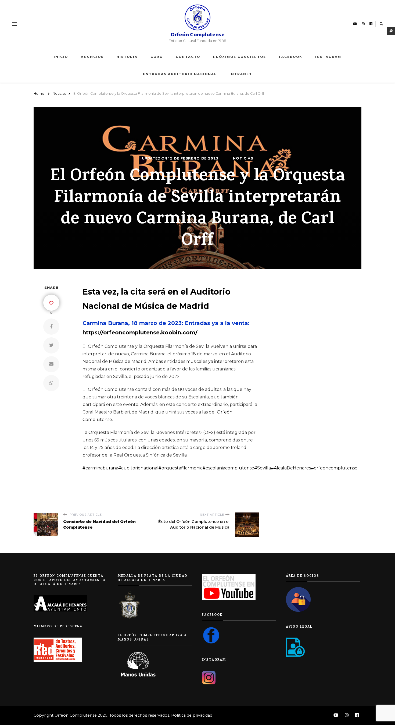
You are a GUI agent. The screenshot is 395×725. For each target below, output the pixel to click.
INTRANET (240, 74)
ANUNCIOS (92, 57)
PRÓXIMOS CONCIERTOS (239, 57)
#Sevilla (262, 468)
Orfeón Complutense (198, 34)
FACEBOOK (290, 57)
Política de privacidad (191, 715)
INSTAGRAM (328, 57)
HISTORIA (127, 57)
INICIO (61, 57)
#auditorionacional (138, 468)
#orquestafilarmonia (181, 468)
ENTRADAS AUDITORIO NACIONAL (180, 74)
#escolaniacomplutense (228, 468)
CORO (156, 57)
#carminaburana (100, 468)
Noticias (243, 158)
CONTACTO (188, 57)
